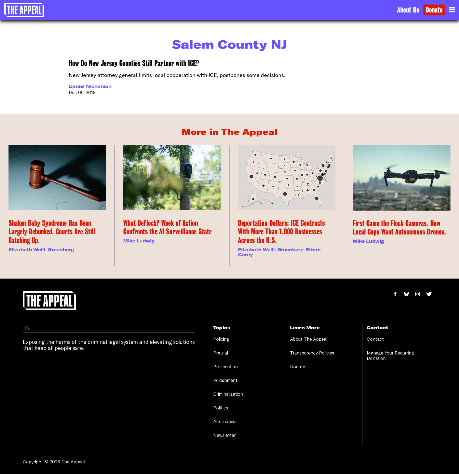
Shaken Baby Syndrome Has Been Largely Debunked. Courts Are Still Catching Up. (51, 232)
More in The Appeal (230, 131)
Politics (220, 408)
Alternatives (225, 421)
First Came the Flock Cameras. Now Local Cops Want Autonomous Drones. (399, 228)
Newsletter (224, 435)
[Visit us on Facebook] (398, 294)
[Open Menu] (452, 9)
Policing (221, 339)
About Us (408, 10)
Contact (375, 339)
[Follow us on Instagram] (420, 294)
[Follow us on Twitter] (431, 294)
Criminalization (228, 394)
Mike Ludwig (139, 241)
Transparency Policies (312, 353)
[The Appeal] (24, 10)
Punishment (225, 380)
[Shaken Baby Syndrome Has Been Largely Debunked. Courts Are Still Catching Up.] (57, 177)
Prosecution (225, 366)
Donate (434, 10)
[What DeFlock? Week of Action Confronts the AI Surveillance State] (172, 177)
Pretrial (220, 353)
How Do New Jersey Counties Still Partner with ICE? (134, 63)
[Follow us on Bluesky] (409, 294)
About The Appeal (308, 339)
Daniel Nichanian (90, 86)
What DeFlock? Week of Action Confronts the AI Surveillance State (167, 227)
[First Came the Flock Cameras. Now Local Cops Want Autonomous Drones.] (401, 177)
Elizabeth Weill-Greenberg (41, 249)
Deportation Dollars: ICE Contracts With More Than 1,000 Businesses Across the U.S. (281, 232)
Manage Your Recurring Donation (390, 355)
